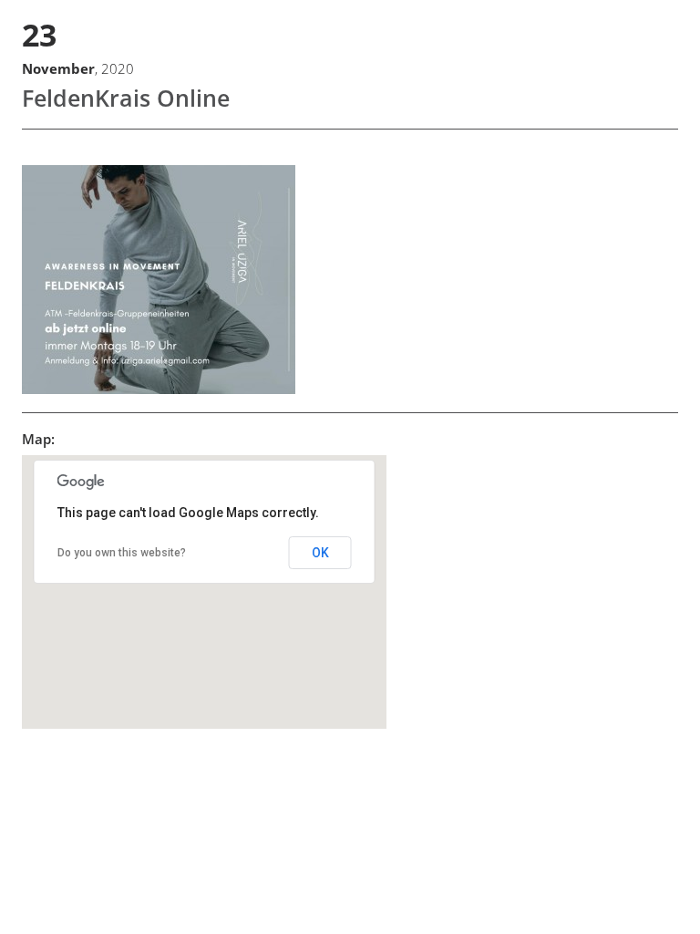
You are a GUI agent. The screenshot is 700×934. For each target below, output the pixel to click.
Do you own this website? (121, 552)
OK (320, 552)
